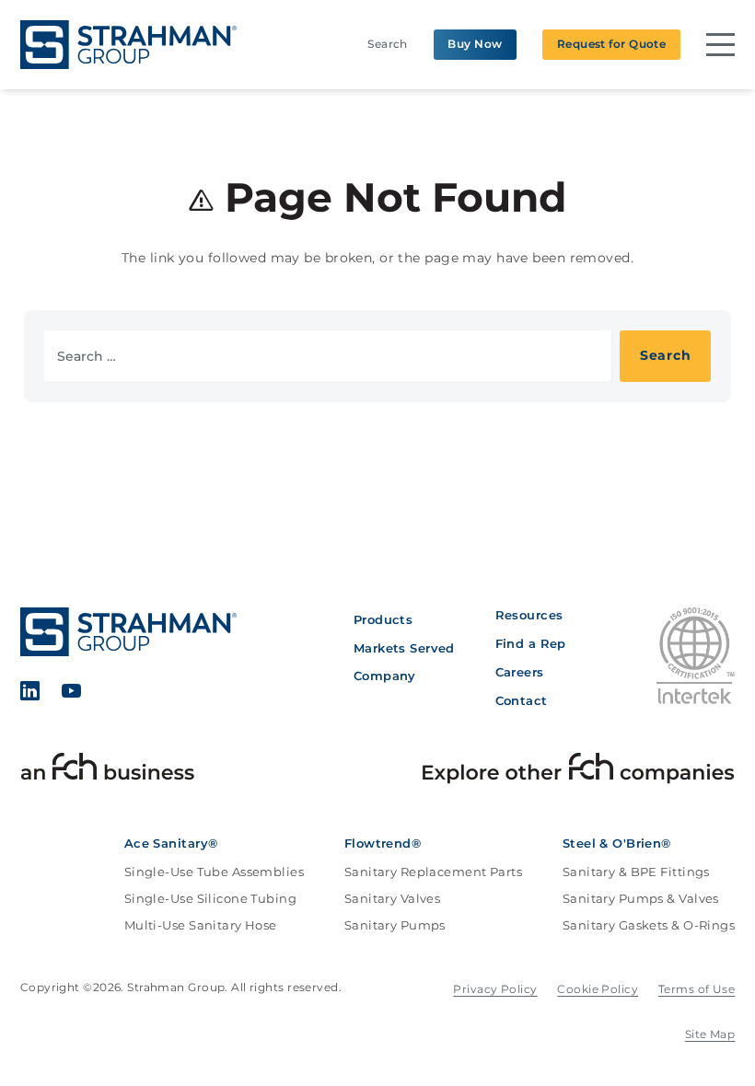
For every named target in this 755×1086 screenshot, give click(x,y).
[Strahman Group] (129, 44)
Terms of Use (696, 989)
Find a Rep (530, 643)
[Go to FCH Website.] (107, 771)
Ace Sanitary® (171, 843)
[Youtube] (71, 693)
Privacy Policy (495, 989)
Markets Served (404, 648)
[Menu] (720, 44)
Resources (529, 614)
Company (385, 675)
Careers (519, 671)
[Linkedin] (30, 693)
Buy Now (474, 44)
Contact (521, 700)
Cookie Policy (597, 989)
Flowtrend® (382, 843)
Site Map (710, 1034)
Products (383, 619)
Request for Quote (611, 44)
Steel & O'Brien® (617, 843)
